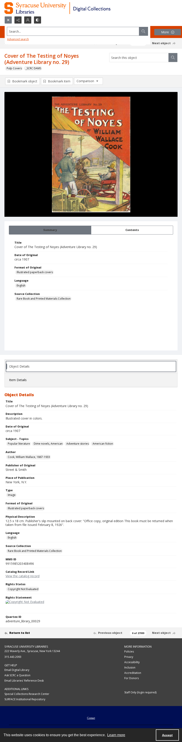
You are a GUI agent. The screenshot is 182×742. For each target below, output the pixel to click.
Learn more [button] (116, 735)
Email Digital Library (16, 670)
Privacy (128, 657)
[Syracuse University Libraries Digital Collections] (70, 8)
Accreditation (132, 673)
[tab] (50, 230)
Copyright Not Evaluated (23, 589)
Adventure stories (77, 444)
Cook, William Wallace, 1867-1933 (29, 457)
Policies (129, 651)
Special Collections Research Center (26, 694)
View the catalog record (23, 576)
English (21, 285)
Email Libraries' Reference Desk (24, 680)
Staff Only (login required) (140, 692)
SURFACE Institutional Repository (24, 699)
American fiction (103, 444)
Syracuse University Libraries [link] (26, 647)
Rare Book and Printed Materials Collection (44, 298)
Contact (91, 718)
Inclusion (129, 667)
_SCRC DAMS (33, 68)
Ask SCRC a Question (17, 675)
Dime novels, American (48, 444)
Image (12, 495)
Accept (167, 735)
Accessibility (132, 662)
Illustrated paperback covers (35, 272)
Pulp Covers (14, 68)
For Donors (131, 678)
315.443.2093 (12, 657)
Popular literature (19, 444)
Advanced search (18, 39)
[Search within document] (172, 57)
